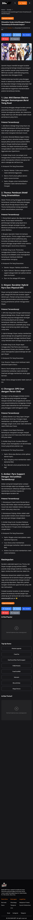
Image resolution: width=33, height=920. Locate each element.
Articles (9, 9)
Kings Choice (16, 688)
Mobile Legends (16, 648)
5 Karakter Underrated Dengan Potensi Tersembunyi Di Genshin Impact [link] (16, 12)
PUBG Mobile (16, 665)
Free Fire (16, 654)
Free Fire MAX (16, 671)
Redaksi (10, 28)
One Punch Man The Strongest (16, 660)
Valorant (16, 677)
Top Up (24, 3)
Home (3, 9)
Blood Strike (16, 683)
